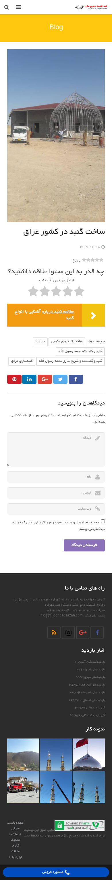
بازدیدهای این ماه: (92, 692)
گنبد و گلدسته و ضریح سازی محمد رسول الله (70, 361)
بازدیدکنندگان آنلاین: (91, 662)
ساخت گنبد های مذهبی (66, 341)
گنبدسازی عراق (21, 361)
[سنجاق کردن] (14, 379)
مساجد (40, 341)
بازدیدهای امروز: (93, 669)
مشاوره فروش (53, 872)
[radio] (79, 292)
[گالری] (89, 754)
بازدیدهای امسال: (93, 700)
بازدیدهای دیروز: (93, 677)
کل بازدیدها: (96, 708)
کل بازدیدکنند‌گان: (92, 715)
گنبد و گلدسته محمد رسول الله (80, 351)
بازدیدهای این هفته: (91, 685)
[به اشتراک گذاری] (76, 379)
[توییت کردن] (60, 379)
